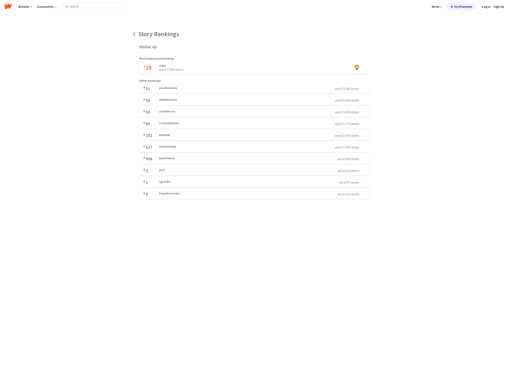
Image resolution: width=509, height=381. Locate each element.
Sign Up (499, 7)
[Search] (67, 7)
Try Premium (463, 7)
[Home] (8, 6)
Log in (486, 7)
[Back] (134, 34)
